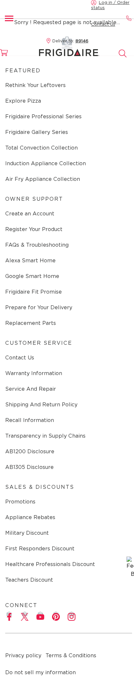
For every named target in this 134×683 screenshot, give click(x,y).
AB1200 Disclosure (29, 451)
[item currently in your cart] (8, 56)
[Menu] (9, 18)
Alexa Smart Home (30, 260)
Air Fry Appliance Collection (42, 179)
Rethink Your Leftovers (35, 85)
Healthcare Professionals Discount (50, 564)
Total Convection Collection (41, 148)
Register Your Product (33, 229)
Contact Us (19, 358)
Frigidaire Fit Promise (33, 292)
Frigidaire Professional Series (43, 116)
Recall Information (29, 420)
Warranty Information (33, 373)
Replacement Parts (30, 323)
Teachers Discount (29, 580)
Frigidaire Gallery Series (36, 132)
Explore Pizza (23, 101)
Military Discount (27, 533)
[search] (123, 53)
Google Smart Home (32, 276)
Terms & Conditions (71, 655)
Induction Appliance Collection (45, 163)
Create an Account (29, 214)
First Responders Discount (39, 548)
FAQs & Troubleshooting (37, 245)
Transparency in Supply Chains (45, 436)
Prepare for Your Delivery (38, 307)
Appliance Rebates (30, 517)
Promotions (20, 502)
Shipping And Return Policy (41, 404)
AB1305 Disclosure (29, 467)
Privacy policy (23, 655)
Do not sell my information (40, 672)
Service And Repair (30, 389)
